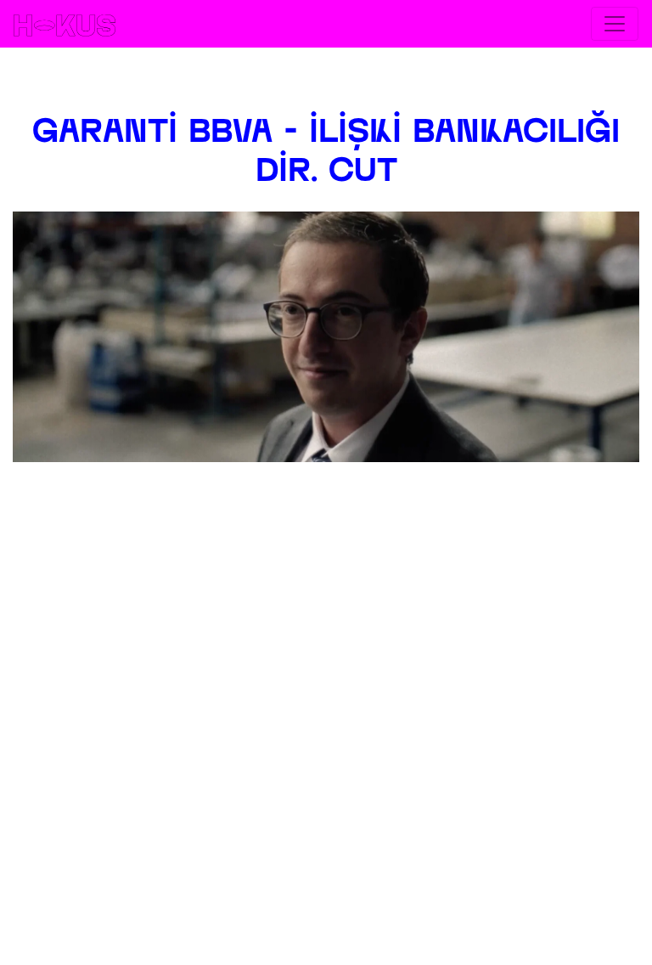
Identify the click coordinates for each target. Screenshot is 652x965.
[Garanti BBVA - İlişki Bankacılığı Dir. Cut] (326, 337)
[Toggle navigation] (614, 24)
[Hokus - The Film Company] (64, 24)
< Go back (326, 79)
